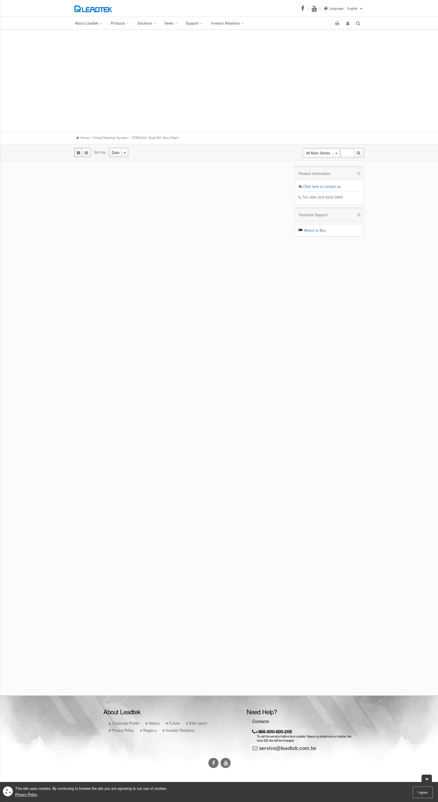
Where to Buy (315, 230)
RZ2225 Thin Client (108, 175)
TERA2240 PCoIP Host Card (256, 440)
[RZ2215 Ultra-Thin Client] (182, 249)
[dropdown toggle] (124, 152)
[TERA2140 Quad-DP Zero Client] (108, 514)
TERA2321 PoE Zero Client (108, 440)
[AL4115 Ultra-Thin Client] (108, 338)
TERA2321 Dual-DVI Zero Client (256, 528)
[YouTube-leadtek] (316, 8)
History (154, 723)
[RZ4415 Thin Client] (256, 249)
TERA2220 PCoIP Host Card (182, 440)
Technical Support (313, 214)
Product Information (314, 173)
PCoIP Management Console (107, 616)
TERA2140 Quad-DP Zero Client (108, 528)
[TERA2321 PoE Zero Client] (108, 426)
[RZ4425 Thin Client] (182, 161)
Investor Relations (180, 730)
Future (174, 723)
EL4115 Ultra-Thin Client (256, 175)
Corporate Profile (125, 723)
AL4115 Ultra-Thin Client (107, 351)
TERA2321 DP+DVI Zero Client (256, 351)
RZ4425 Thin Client (182, 175)
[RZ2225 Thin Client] (108, 161)
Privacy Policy (123, 730)
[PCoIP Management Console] (108, 602)
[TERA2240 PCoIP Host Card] (256, 426)
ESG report (198, 723)
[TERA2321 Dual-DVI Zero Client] (256, 514)
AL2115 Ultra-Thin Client (182, 351)
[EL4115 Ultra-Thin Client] (256, 161)
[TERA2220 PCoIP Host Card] (182, 426)
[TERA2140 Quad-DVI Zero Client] (182, 514)
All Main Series (318, 152)
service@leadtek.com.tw (287, 748)
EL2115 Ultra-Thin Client (107, 263)
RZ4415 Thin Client (256, 263)
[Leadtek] (95, 8)
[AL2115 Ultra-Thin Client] (182, 338)
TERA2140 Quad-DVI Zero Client (181, 528)
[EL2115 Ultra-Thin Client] (108, 249)
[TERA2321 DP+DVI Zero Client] (256, 338)
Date (115, 152)
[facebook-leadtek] (304, 8)
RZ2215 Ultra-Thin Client (182, 263)
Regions (149, 730)
